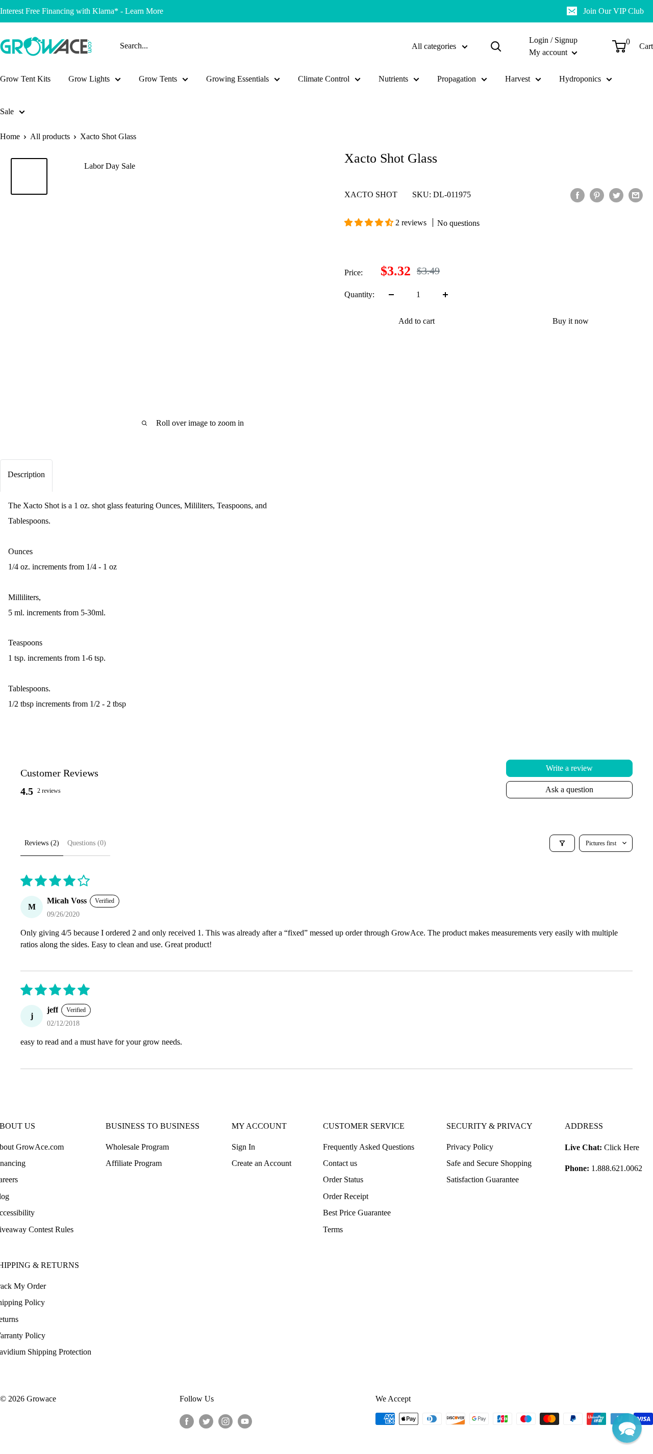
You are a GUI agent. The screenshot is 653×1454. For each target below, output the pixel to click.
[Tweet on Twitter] (616, 194)
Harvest (517, 78)
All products (50, 136)
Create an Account (261, 1163)
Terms (333, 1229)
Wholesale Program (137, 1147)
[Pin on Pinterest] (597, 194)
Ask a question (569, 789)
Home (10, 136)
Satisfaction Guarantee (482, 1179)
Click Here (621, 1147)
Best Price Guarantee (357, 1212)
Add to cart (416, 321)
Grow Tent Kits (25, 78)
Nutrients (393, 78)
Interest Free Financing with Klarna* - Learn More (81, 11)
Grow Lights (89, 78)
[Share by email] (636, 194)
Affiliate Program (134, 1163)
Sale (7, 111)
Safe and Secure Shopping (489, 1163)
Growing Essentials (237, 78)
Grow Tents (158, 78)
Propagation (456, 78)
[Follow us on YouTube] (245, 1420)
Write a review (569, 768)
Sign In (243, 1147)
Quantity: (359, 294)
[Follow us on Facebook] (187, 1420)
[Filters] (562, 843)
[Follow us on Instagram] (225, 1420)
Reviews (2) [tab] (41, 843)
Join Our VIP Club (613, 11)
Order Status (343, 1179)
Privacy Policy (469, 1147)
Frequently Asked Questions (368, 1147)
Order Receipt (345, 1196)
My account (549, 52)
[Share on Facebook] (577, 194)
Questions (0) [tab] (86, 843)
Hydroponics (580, 78)
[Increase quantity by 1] (445, 294)
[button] (369, 222)
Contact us (340, 1163)
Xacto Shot (370, 194)
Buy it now (570, 321)
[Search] (496, 46)
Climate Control (323, 78)
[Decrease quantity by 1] (391, 294)
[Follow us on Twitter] (206, 1420)
